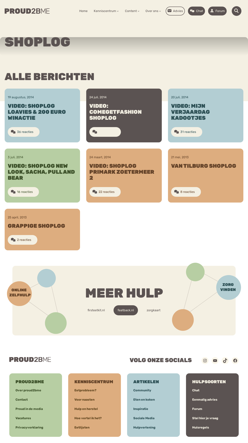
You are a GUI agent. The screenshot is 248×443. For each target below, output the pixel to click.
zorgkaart (153, 310)
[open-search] (236, 11)
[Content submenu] (139, 11)
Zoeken (153, 23)
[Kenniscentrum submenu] (118, 11)
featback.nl (126, 310)
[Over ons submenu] (160, 11)
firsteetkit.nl (96, 310)
